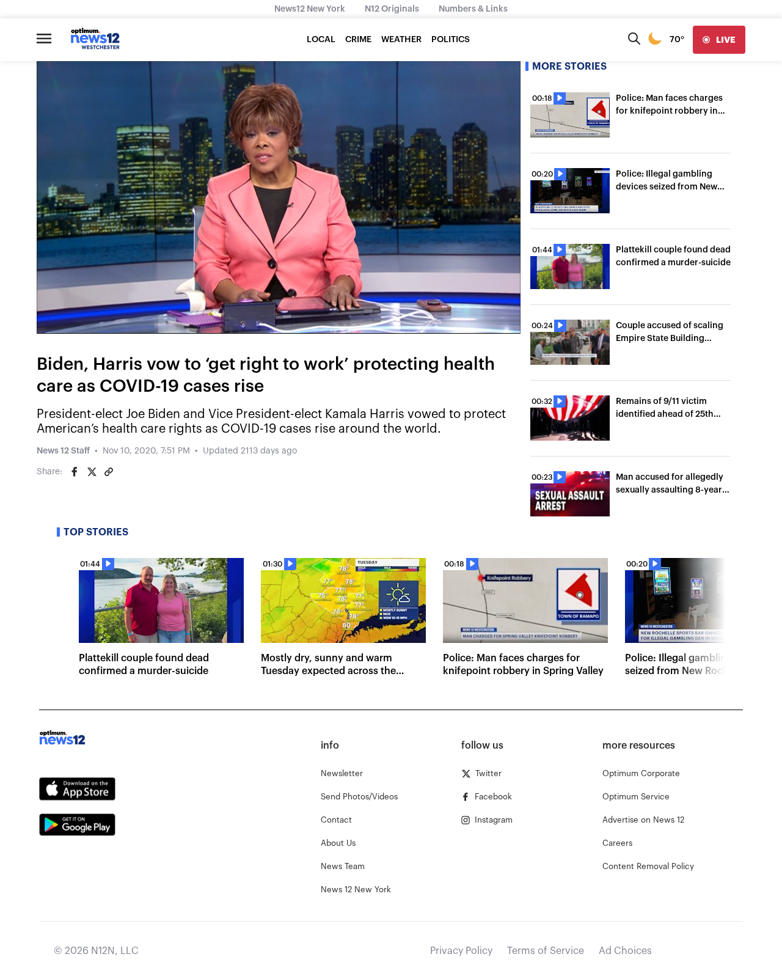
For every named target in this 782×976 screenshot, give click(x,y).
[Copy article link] (109, 472)
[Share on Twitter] (92, 472)
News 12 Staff (63, 451)
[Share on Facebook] (74, 472)
